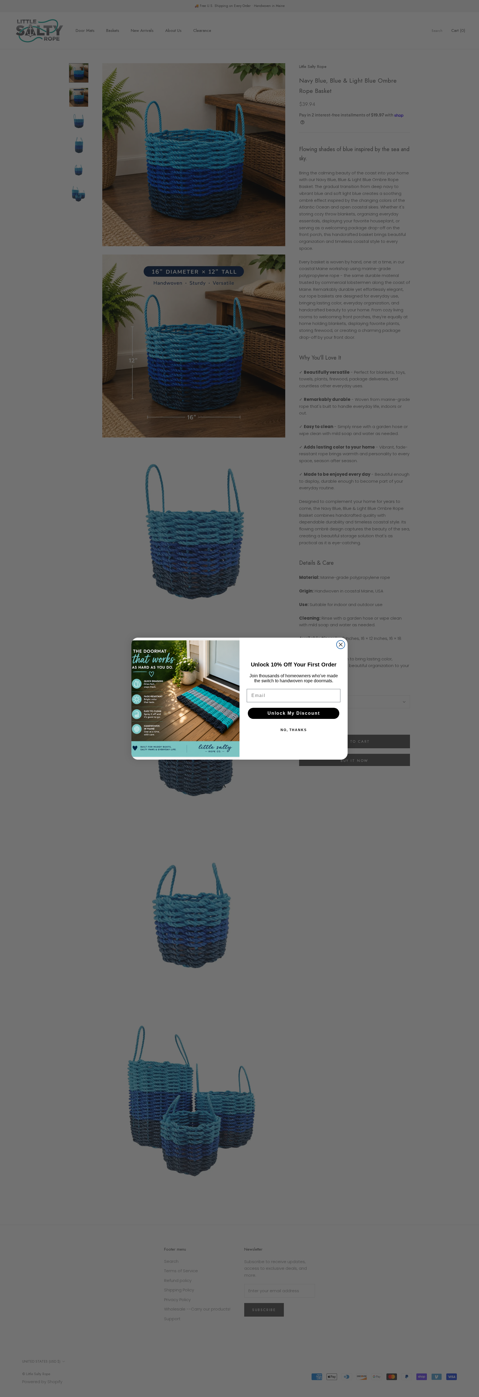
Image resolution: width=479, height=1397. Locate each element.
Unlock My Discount (293, 713)
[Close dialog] (341, 644)
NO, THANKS (294, 730)
